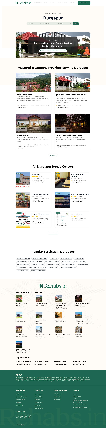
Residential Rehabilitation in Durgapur (38, 270)
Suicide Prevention (84, 3)
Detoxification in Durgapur (22, 261)
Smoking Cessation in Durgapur (34, 267)
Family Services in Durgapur (82, 264)
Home (46, 13)
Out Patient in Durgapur (21, 267)
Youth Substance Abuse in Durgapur (50, 267)
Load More (52, 155)
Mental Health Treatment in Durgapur (52, 261)
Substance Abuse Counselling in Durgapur (68, 267)
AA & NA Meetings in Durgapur (79, 261)
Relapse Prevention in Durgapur (53, 264)
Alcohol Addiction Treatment (80, 400)
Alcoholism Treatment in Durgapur (23, 258)
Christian (75, 398)
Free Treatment (77, 396)
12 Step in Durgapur (53, 258)
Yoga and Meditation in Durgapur (68, 264)
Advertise (72, 3)
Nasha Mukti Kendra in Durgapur (36, 261)
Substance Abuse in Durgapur (66, 258)
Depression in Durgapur (79, 258)
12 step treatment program (80, 407)
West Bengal (52, 13)
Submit (75, 23)
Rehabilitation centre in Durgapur (23, 264)
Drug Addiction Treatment (80, 403)
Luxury (75, 394)
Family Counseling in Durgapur (22, 270)
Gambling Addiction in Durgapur (38, 264)
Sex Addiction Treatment (79, 405)
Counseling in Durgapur (66, 261)
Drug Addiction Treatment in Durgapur (40, 258)
